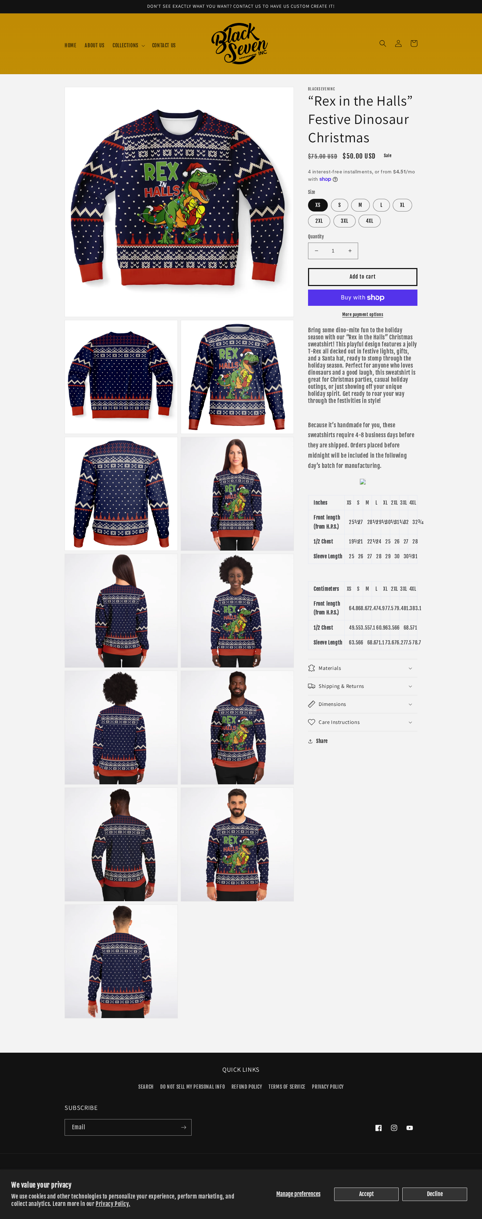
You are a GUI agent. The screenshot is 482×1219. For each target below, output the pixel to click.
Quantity (316, 236)
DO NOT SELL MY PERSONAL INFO (192, 1087)
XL (402, 205)
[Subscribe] (183, 1127)
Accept (366, 1193)
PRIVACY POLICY (327, 1087)
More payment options (362, 314)
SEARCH (146, 1087)
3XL (344, 221)
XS (317, 205)
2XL (319, 221)
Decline (435, 1193)
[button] (128, 45)
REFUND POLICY (246, 1087)
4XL (369, 221)
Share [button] (322, 741)
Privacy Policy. (113, 1203)
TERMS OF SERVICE (287, 1087)
